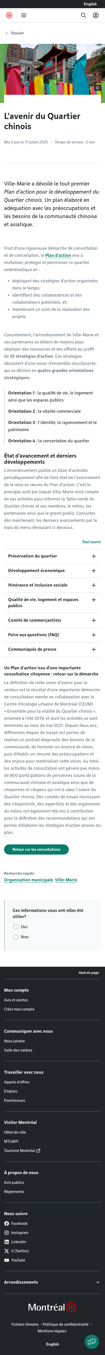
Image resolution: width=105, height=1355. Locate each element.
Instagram (19, 1233)
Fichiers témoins (25, 1324)
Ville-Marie (66, 880)
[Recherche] (83, 15)
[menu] (24, 15)
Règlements (14, 1192)
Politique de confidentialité (66, 1324)
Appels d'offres (17, 1082)
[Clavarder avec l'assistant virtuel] (92, 1342)
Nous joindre (14, 1041)
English (90, 4)
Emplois (11, 1091)
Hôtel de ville (15, 1132)
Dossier (17, 33)
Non (25, 937)
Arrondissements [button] (21, 1282)
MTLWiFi (11, 1141)
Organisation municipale (28, 880)
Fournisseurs (14, 1100)
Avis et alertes (16, 1000)
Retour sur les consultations (36, 849)
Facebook (19, 1223)
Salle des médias (18, 1050)
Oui (24, 926)
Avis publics (14, 1182)
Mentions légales (52, 1331)
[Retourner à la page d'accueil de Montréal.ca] (9, 15)
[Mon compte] (96, 15)
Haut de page (89, 973)
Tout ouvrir (91, 542)
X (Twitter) (20, 1251)
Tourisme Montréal (19, 1151)
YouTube (18, 1260)
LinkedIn (18, 1242)
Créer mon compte (19, 1009)
